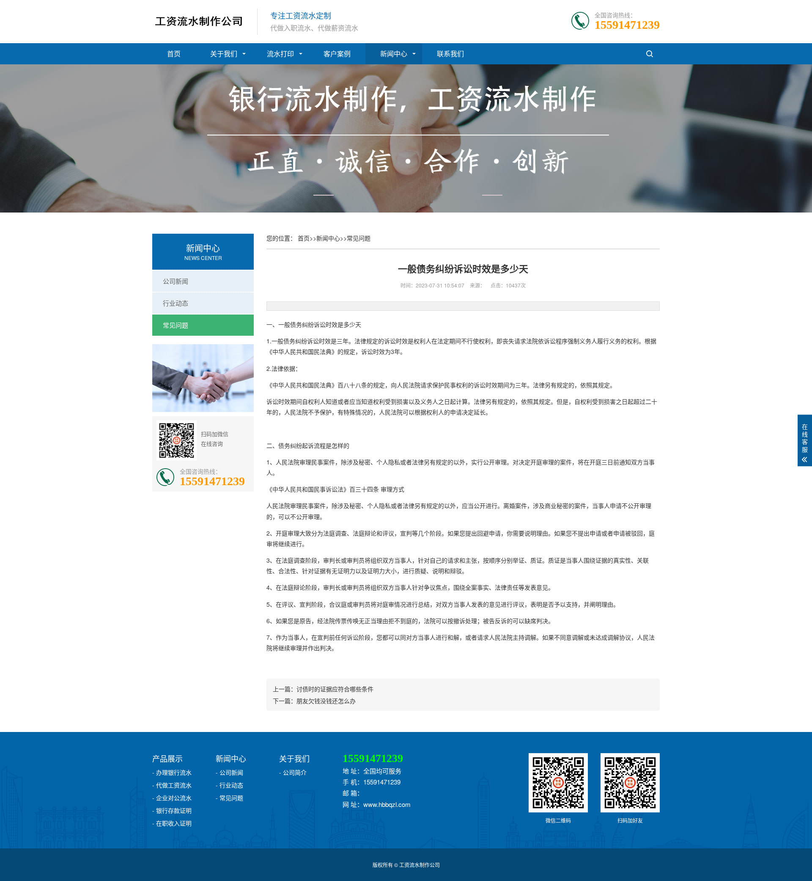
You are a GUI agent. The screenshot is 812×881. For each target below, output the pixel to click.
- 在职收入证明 (172, 823)
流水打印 (280, 53)
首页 (174, 53)
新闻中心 (393, 53)
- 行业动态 (229, 785)
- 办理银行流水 (172, 772)
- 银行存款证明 (172, 810)
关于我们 (223, 53)
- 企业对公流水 (172, 797)
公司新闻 (175, 280)
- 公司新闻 (229, 772)
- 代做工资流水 (172, 785)
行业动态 (175, 302)
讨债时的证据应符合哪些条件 (334, 689)
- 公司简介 (293, 772)
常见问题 (175, 324)
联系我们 (450, 53)
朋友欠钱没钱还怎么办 (326, 700)
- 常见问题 (229, 797)
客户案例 (337, 53)
